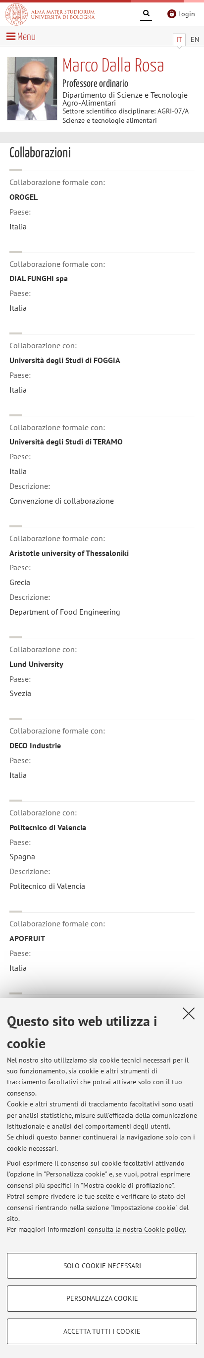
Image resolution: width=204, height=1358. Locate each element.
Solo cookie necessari (102, 1265)
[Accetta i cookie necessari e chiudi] (189, 1013)
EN (195, 39)
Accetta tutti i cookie (102, 1331)
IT (179, 39)
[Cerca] (146, 14)
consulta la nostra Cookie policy (136, 1229)
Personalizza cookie (102, 1298)
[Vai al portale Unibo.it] (50, 14)
